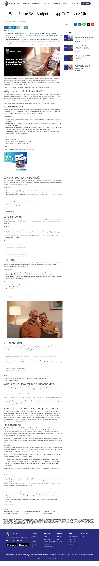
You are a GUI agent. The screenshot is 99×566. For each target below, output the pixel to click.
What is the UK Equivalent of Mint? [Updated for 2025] (11, 512)
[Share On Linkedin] (14, 27)
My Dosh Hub (85, 3)
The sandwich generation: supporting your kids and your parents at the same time (84, 37)
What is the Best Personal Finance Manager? (49, 512)
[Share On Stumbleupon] (22, 27)
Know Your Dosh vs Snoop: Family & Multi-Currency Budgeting (83, 57)
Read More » (77, 41)
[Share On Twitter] (10, 27)
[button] (75, 24)
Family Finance (35, 3)
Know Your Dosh (48, 109)
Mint (15, 78)
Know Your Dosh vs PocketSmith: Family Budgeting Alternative (82, 47)
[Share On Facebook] (6, 27)
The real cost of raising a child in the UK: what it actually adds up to (83, 66)
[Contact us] (26, 27)
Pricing (64, 3)
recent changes (39, 94)
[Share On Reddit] (18, 27)
